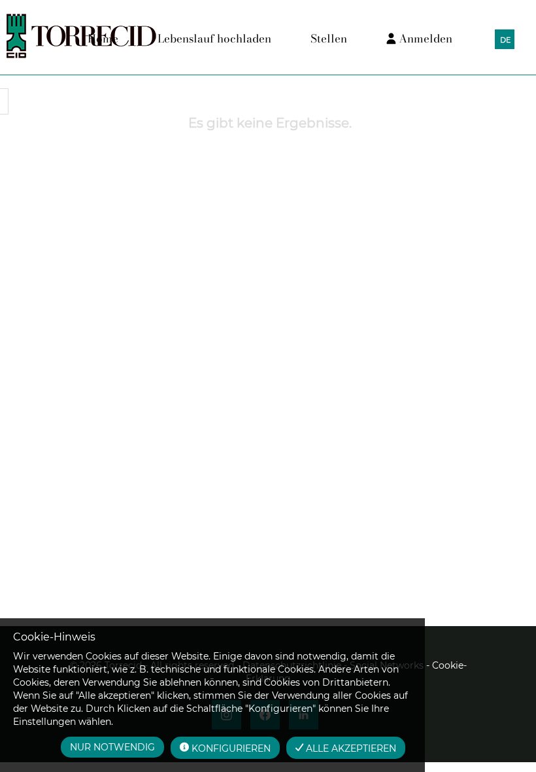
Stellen (328, 38)
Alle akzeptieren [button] (349, 748)
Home (103, 38)
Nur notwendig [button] (112, 747)
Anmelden (424, 38)
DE (505, 39)
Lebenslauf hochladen (214, 38)
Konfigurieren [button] (230, 748)
